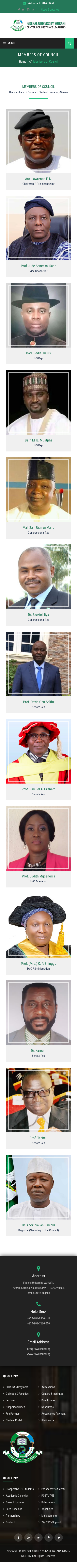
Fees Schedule (14, 1509)
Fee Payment (13, 1413)
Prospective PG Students (20, 1489)
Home (22, 61)
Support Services (15, 1407)
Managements (49, 1515)
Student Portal (14, 1420)
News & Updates (50, 9)
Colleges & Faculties (17, 1393)
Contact (10, 1522)
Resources (47, 1407)
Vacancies (47, 1509)
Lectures (11, 1400)
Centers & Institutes (52, 1393)
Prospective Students (53, 1489)
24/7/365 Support (51, 1522)
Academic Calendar (17, 1495)
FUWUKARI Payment (17, 1387)
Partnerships (13, 1515)
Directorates (48, 1400)
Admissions (48, 1387)
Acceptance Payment (53, 1413)
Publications (48, 1502)
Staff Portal (47, 1420)
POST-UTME (47, 1495)
